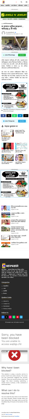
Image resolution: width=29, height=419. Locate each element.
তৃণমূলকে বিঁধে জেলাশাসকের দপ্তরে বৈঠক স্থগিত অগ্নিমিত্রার (18, 221)
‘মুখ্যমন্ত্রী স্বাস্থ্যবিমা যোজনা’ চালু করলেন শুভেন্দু (8, 151)
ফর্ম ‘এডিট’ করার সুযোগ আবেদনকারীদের (7, 163)
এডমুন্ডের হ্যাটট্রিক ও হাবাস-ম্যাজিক (18, 214)
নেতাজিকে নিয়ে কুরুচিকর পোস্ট (19, 243)
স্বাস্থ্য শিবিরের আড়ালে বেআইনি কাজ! (20, 163)
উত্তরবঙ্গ (8, 23)
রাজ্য (11, 23)
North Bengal (10, 111)
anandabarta (11, 32)
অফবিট (5, 23)
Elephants (18, 109)
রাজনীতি (8, 6)
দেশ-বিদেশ (14, 6)
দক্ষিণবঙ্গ (20, 6)
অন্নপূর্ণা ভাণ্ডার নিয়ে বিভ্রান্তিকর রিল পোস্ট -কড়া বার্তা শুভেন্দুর (20, 132)
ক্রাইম (25, 6)
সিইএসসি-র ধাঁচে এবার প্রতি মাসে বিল (20, 151)
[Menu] (26, 2)
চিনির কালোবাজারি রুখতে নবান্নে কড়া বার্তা (19, 207)
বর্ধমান (2, 6)
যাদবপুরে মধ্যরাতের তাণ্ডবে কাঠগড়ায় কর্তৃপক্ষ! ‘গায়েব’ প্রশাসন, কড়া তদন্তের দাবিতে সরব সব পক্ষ (19, 229)
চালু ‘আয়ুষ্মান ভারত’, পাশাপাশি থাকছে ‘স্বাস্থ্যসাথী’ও (6, 139)
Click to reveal (8, 414)
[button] (21, 2)
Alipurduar (6, 109)
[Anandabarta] (3, 2)
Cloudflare (16, 416)
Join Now (22, 55)
